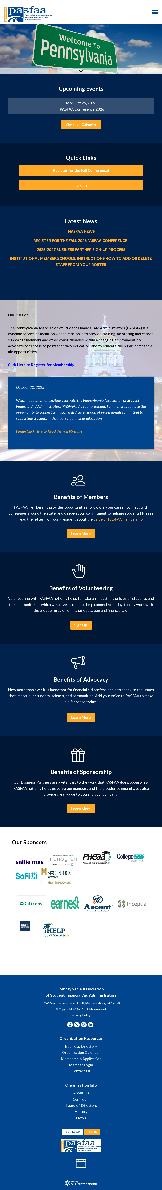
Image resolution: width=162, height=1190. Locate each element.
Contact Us (81, 1071)
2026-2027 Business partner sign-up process (81, 249)
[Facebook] (70, 1024)
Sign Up (81, 625)
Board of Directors (81, 1105)
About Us (81, 1093)
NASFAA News (81, 231)
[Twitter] (77, 1024)
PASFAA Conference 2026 (82, 109)
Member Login (81, 1065)
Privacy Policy (81, 1015)
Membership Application (81, 1058)
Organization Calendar (81, 1052)
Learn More (81, 533)
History (81, 1111)
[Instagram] (84, 1024)
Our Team (81, 1099)
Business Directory (81, 1046)
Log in (92, 1132)
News (81, 1118)
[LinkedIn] (90, 1024)
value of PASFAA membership (118, 519)
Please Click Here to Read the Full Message (49, 431)
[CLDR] (28, 14)
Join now (72, 1132)
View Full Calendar (81, 124)
